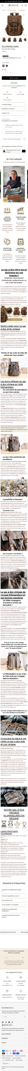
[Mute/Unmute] (22, 172)
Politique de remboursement (7, 1055)
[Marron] (3, 66)
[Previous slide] (4, 24)
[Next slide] (23, 24)
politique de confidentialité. (10, 962)
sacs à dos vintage (18, 869)
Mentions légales (19, 1060)
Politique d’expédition (16, 1058)
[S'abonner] (22, 957)
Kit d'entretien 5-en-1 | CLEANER (13, 150)
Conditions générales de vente (8, 1060)
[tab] (4, 39)
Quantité (4, 69)
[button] (2, 5)
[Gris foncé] (7, 66)
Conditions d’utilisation (6, 1058)
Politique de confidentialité (20, 1055)
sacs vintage (21, 873)
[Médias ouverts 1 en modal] (23, 14)
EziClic (6, 1066)
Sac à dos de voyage (11, 10)
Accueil (3, 10)
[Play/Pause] (22, 168)
